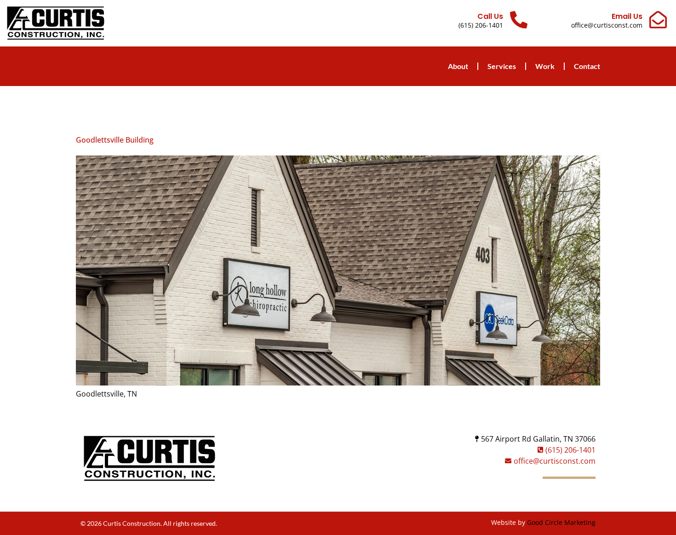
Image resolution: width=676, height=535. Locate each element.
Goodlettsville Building (115, 140)
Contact (587, 66)
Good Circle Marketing (561, 522)
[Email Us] (658, 20)
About (458, 66)
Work (545, 66)
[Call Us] (518, 20)
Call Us (490, 16)
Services (501, 66)
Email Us (627, 16)
